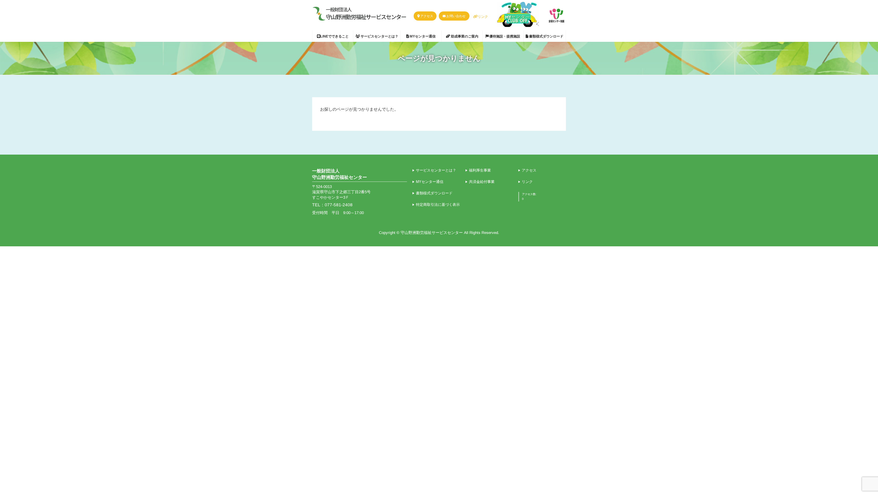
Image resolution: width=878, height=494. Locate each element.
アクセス (426, 16)
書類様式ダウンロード (434, 193)
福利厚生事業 (480, 170)
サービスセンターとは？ (436, 170)
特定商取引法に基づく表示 (438, 204)
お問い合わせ (456, 16)
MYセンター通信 (429, 181)
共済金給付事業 (482, 181)
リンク (483, 17)
